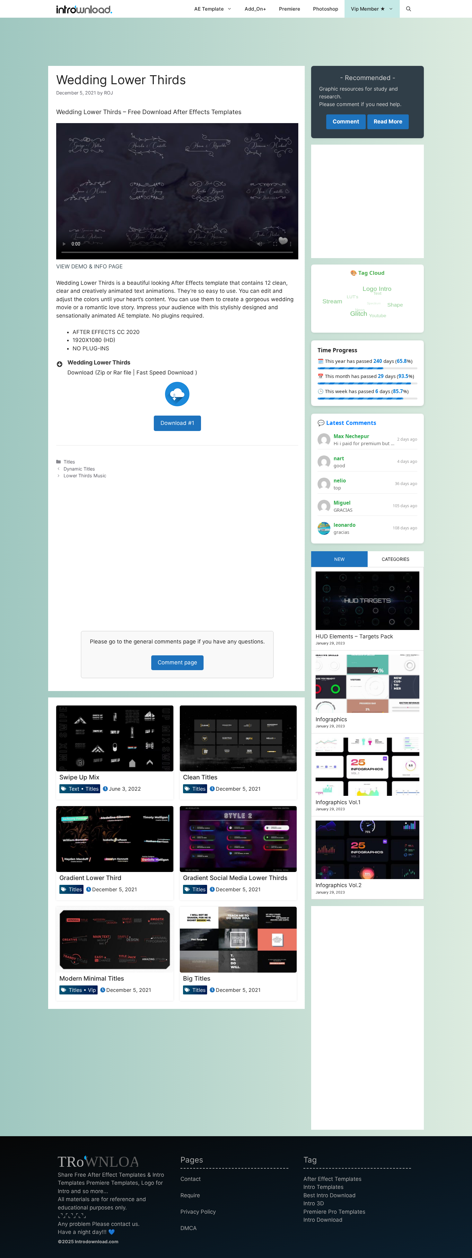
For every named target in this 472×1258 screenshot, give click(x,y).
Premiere (289, 9)
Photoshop (325, 9)
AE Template (209, 9)
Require (190, 1195)
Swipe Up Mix (79, 777)
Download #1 (177, 423)
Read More (388, 121)
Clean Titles (200, 777)
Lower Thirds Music (85, 475)
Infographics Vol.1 (338, 802)
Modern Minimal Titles (91, 978)
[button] (408, 9)
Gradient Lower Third (90, 878)
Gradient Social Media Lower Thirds (235, 878)
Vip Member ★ (368, 9)
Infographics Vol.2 (339, 885)
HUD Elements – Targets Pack (354, 636)
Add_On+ (255, 9)
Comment (346, 121)
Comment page (177, 662)
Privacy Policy (198, 1212)
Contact (190, 1179)
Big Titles (196, 978)
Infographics (331, 719)
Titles (69, 461)
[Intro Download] (84, 9)
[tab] (339, 559)
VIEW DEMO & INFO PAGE (89, 266)
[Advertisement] (236, 38)
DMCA (188, 1228)
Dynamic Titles (79, 469)
